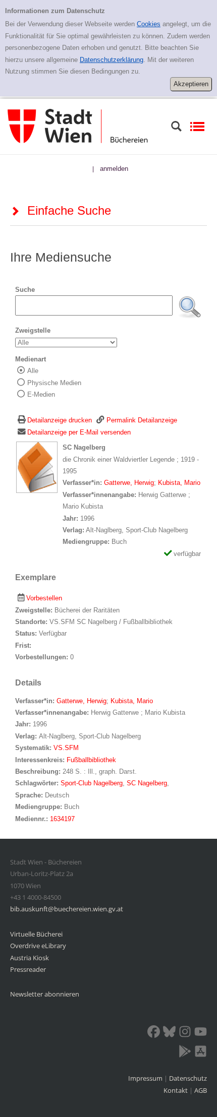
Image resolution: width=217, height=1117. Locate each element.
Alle (32, 371)
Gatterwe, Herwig (129, 482)
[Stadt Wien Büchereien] (78, 126)
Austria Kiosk (29, 957)
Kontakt (176, 1090)
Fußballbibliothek (91, 760)
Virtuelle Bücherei (36, 934)
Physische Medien (54, 383)
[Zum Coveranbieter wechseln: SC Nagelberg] (37, 467)
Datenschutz (188, 1078)
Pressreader (28, 969)
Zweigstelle (32, 330)
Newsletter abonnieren (44, 994)
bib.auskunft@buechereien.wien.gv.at (66, 908)
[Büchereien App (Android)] (185, 1053)
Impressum (146, 1078)
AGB (200, 1090)
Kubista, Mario (179, 482)
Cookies (148, 24)
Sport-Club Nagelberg (92, 783)
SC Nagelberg (147, 783)
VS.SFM (66, 748)
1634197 (62, 819)
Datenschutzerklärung (111, 60)
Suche (25, 289)
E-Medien (41, 394)
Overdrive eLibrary (38, 945)
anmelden (114, 168)
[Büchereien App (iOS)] (200, 1053)
